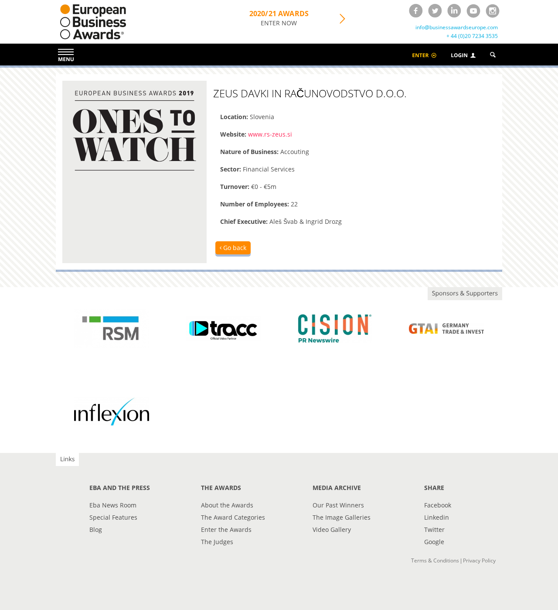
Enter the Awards (226, 529)
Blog (95, 529)
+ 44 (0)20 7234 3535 (472, 36)
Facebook (437, 505)
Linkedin (436, 517)
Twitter (434, 529)
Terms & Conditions (435, 560)
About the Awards (227, 505)
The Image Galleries (342, 517)
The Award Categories (233, 517)
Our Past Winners (338, 505)
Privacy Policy (479, 560)
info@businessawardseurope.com (456, 27)
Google (434, 542)
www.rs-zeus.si (270, 134)
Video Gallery (332, 529)
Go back (233, 247)
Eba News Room (112, 505)
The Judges (217, 542)
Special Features (113, 517)
